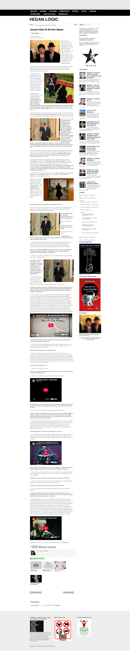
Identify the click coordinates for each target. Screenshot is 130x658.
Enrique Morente (43, 547)
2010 (86, 237)
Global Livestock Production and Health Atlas (39, 639)
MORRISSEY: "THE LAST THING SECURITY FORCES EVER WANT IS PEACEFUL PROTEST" (93, 87)
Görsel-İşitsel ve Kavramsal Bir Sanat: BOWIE (45, 24)
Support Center (37, 644)
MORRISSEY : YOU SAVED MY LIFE (93, 99)
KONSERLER (93, 11)
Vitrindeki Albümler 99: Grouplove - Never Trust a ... (89, 229)
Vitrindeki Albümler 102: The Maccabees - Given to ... (88, 215)
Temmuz (94, 204)
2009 (92, 237)
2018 (80, 195)
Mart (81, 209)
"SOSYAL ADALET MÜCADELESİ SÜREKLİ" (93, 182)
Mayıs (88, 207)
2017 (86, 195)
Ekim (94, 202)
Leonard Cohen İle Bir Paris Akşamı (46, 29)
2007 (86, 240)
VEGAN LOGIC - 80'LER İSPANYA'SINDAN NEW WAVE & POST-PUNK (93, 171)
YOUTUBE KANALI (35, 14)
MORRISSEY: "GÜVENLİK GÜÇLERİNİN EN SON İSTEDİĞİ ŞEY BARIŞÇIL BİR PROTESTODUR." (93, 136)
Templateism (58, 646)
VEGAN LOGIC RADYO (49, 14)
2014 (86, 198)
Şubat (87, 209)
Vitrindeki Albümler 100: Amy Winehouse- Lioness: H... (88, 225)
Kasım (88, 202)
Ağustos (88, 204)
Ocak (81, 212)
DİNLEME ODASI (63, 14)
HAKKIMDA (43, 11)
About (30, 644)
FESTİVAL (84, 11)
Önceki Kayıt (68, 592)
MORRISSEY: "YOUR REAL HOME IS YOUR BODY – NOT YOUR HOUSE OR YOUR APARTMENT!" (94, 75)
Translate (57, 605)
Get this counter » (33, 641)
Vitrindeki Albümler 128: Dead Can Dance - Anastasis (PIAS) (93, 148)
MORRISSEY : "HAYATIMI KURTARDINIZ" (93, 159)
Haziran (82, 207)
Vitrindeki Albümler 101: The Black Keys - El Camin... (89, 218)
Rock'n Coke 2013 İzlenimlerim (91, 111)
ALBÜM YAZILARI (64, 11)
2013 (92, 198)
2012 (80, 200)
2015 (80, 198)
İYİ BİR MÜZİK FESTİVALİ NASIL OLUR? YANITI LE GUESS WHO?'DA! (93, 123)
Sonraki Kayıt (37, 592)
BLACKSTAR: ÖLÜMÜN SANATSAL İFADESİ (87, 39)
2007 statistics (37, 637)
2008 (80, 240)
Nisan (94, 207)
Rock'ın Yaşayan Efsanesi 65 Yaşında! (90, 232)
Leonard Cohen (65, 542)
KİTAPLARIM (52, 11)
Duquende (34, 547)
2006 (91, 240)
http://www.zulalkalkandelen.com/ (86, 30)
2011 (80, 237)
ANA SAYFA (33, 11)
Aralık (81, 202)
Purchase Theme (46, 644)
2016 (91, 195)
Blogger (92, 338)
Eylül (81, 204)
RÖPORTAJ (75, 11)
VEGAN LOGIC (43, 19)
